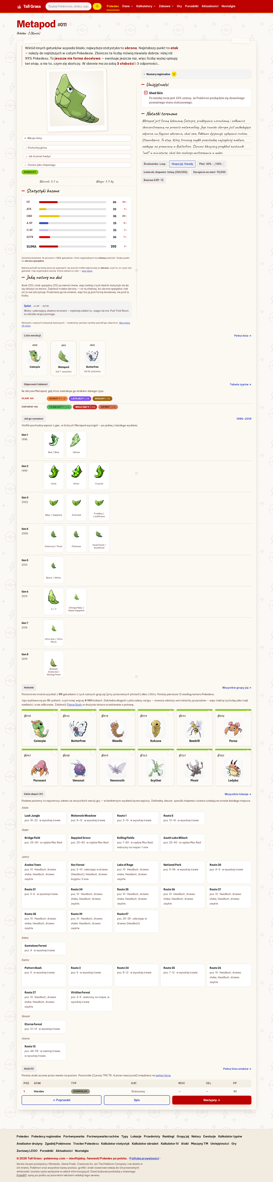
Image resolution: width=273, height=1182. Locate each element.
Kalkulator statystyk (115, 1143)
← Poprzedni (61, 1100)
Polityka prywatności (144, 1158)
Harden (39, 1091)
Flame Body (74, 704)
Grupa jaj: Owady (182, 163)
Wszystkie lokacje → (238, 794)
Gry (179, 6)
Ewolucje (209, 1136)
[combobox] (69, 6)
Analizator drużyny (30, 1143)
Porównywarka (73, 1136)
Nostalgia (228, 6)
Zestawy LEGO (27, 1151)
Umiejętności (219, 1143)
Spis (137, 1100)
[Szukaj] (97, 6)
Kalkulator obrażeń (145, 1143)
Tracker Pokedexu (86, 1143)
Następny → (211, 1100)
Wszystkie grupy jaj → (236, 687)
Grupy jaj (183, 1136)
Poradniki (191, 6)
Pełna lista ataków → (237, 1068)
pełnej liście (163, 1075)
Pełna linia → (242, 335)
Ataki (185, 1143)
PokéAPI (21, 1175)
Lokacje (136, 1136)
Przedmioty (152, 1136)
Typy (124, 1136)
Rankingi (168, 1136)
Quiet (28, 305)
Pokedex (113, 6)
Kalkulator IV (170, 1143)
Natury (196, 1136)
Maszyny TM (199, 1143)
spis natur (87, 270)
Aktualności (210, 6)
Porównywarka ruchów (103, 1136)
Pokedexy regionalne (46, 1136)
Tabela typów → (240, 384)
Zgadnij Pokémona (58, 1143)
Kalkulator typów (230, 1136)
